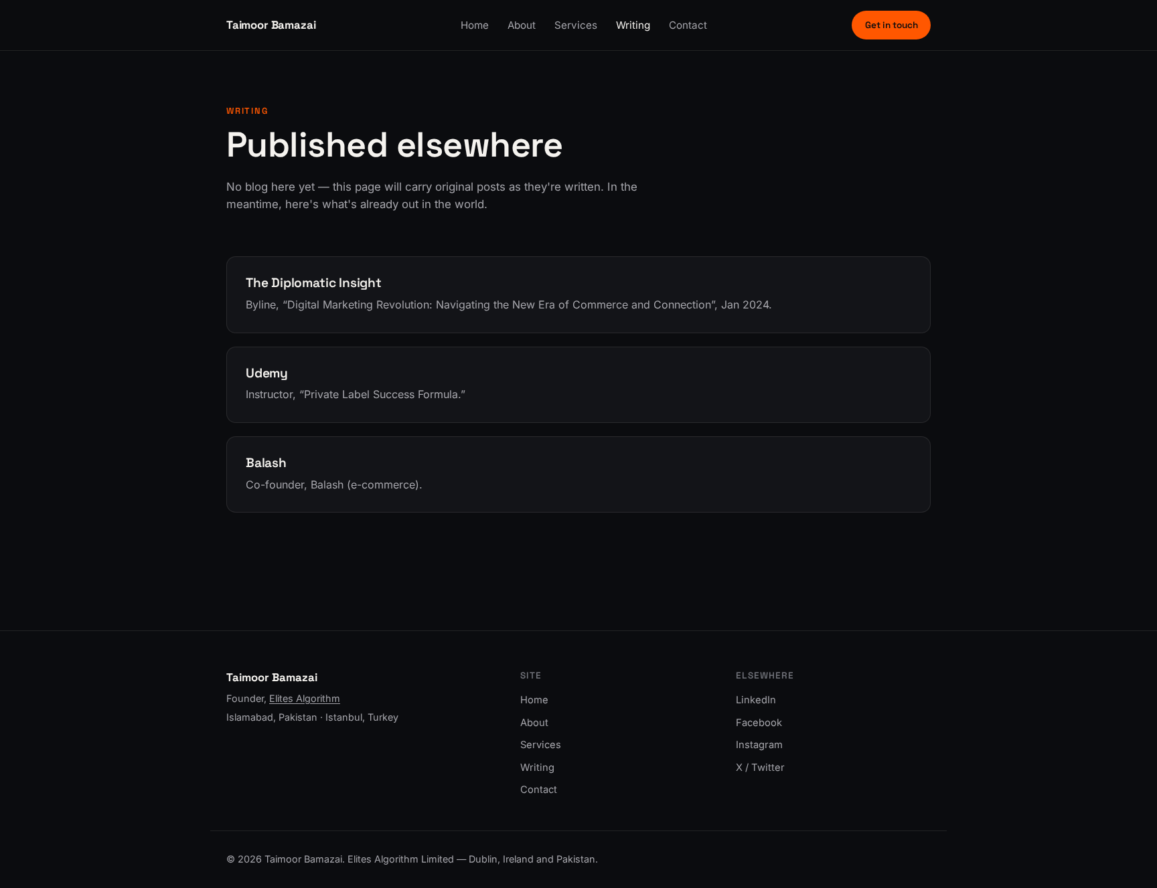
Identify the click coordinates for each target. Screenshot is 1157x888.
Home (475, 25)
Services (575, 25)
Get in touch (891, 25)
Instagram (759, 745)
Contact (688, 25)
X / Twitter (760, 768)
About (522, 25)
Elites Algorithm (304, 698)
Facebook (759, 723)
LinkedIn (756, 700)
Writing (633, 25)
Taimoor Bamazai (270, 24)
